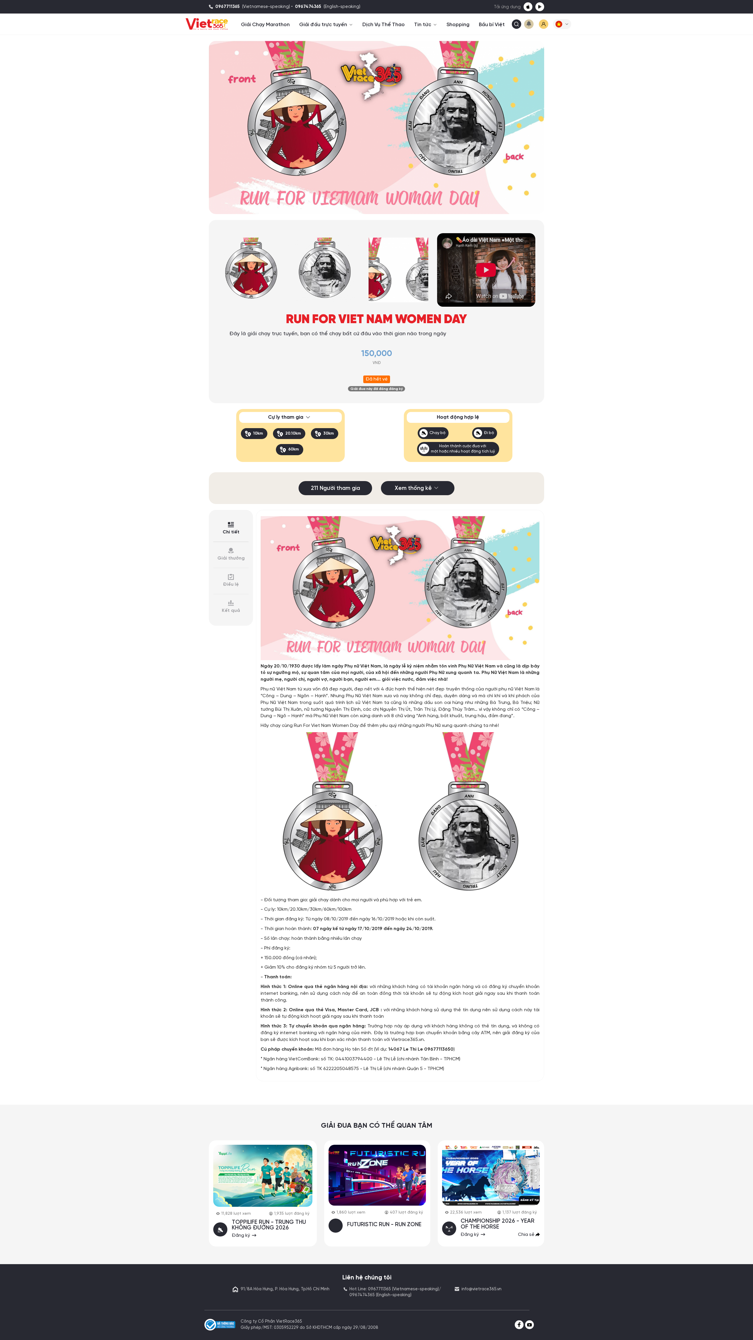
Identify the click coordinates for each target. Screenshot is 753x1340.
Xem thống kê (413, 488)
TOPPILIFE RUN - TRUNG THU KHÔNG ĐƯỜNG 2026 (269, 1225)
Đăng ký (241, 1235)
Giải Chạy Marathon (265, 24)
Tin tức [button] (423, 24)
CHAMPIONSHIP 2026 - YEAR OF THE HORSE (497, 1224)
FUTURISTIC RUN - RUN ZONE (384, 1225)
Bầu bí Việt (492, 24)
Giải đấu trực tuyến (323, 24)
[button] (562, 24)
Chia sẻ (527, 1234)
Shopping (458, 24)
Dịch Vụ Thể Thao (383, 24)
